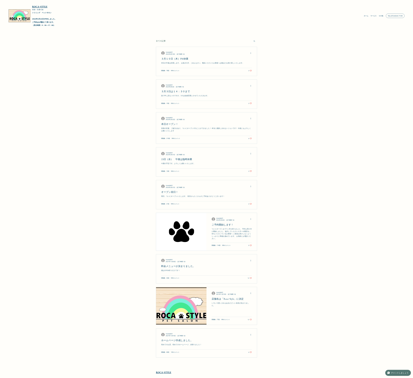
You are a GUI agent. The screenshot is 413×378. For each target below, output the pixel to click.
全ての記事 (161, 41)
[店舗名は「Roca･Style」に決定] (181, 306)
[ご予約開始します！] (181, 232)
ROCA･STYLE (39, 6)
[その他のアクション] (251, 53)
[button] (254, 41)
